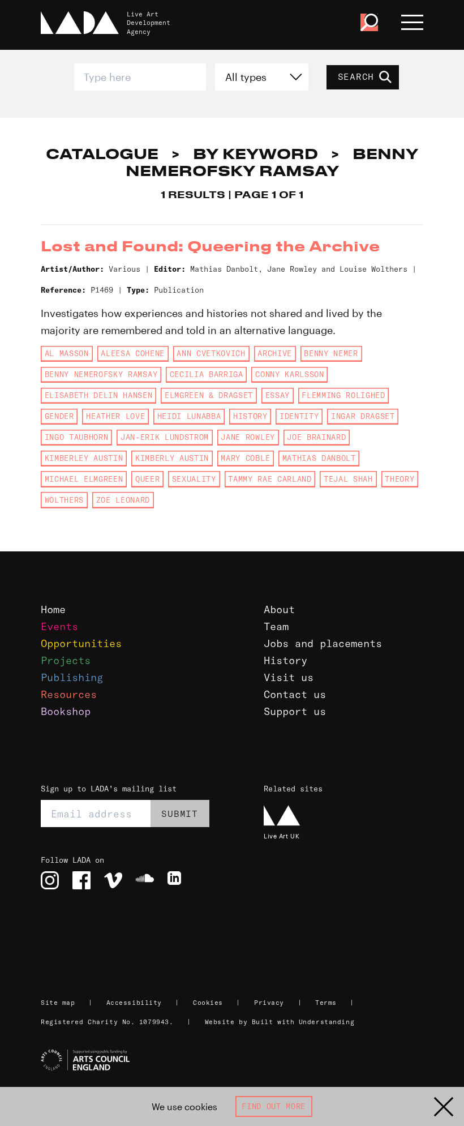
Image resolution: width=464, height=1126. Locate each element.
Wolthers (64, 499)
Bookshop (66, 711)
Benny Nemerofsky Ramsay (101, 374)
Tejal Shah (348, 478)
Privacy (269, 1003)
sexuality (194, 478)
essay (277, 395)
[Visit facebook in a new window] (81, 880)
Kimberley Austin (84, 458)
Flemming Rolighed (343, 395)
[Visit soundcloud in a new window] (145, 880)
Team (276, 626)
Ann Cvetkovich (211, 353)
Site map (58, 1003)
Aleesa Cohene (133, 353)
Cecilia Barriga (206, 374)
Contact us (295, 694)
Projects (66, 660)
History (285, 660)
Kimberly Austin (172, 458)
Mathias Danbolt (319, 458)
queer (147, 478)
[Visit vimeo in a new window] (113, 880)
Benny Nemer (331, 353)
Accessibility (134, 1003)
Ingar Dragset (363, 416)
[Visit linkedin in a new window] (176, 880)
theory (399, 478)
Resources (69, 694)
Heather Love (115, 416)
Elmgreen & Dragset (209, 395)
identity (299, 416)
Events (59, 626)
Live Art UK (281, 836)
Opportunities (81, 643)
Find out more (274, 1106)
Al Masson (67, 353)
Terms (326, 1003)
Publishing (72, 677)
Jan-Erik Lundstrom (165, 437)
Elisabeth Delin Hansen (99, 395)
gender (59, 416)
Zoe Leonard (123, 499)
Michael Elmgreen (84, 478)
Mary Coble (245, 458)
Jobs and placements (323, 643)
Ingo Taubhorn (77, 437)
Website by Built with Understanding (280, 1022)
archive (274, 353)
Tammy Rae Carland (269, 478)
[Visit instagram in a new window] (50, 880)
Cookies (208, 1003)
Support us (295, 711)
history (250, 416)
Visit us (288, 677)
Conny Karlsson (289, 374)
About (279, 609)
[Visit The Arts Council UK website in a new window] (236, 1060)
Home (53, 609)
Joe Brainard (316, 437)
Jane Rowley (247, 437)
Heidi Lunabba (189, 416)
